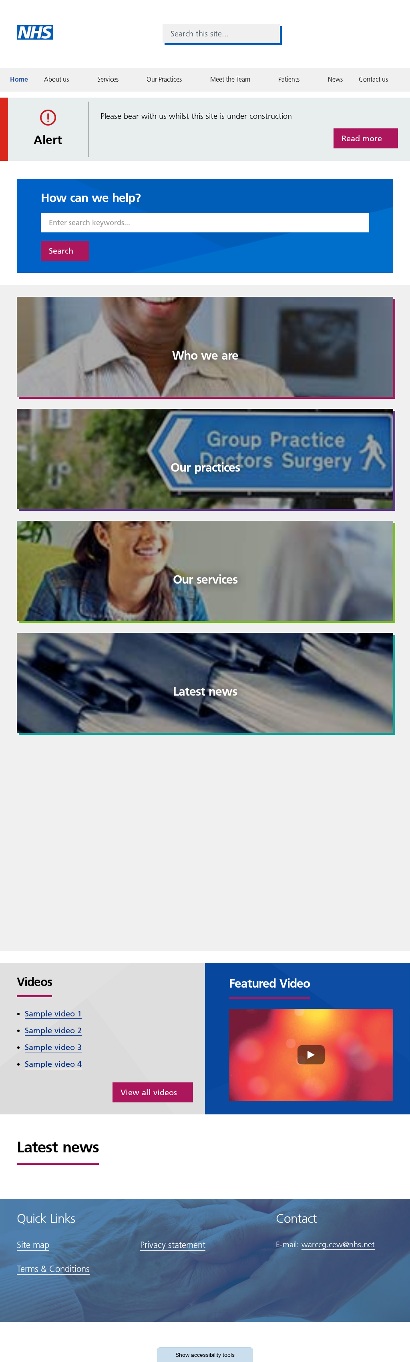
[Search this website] (270, 34)
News (335, 79)
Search (61, 251)
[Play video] (311, 1055)
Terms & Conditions (53, 1269)
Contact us (373, 79)
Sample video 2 (53, 1030)
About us (56, 79)
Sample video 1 (53, 1013)
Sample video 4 (53, 1064)
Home (19, 79)
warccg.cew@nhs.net (338, 1244)
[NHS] (35, 31)
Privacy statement (172, 1245)
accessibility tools (205, 1355)
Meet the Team (230, 79)
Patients (288, 79)
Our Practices (164, 79)
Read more (362, 138)
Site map (33, 1245)
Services (108, 79)
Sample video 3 (53, 1047)
